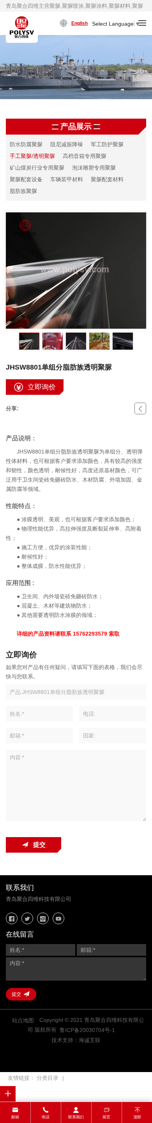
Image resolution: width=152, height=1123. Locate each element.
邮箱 (15, 1117)
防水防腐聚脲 (26, 144)
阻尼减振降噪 (66, 144)
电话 (45, 1117)
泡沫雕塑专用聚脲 (94, 168)
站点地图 (23, 1020)
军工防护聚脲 (107, 144)
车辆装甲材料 (66, 179)
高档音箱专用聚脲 (84, 156)
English (79, 23)
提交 (39, 844)
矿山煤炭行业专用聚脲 (37, 168)
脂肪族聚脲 (23, 191)
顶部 (137, 1117)
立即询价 (42, 387)
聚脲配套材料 (107, 179)
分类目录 (47, 1078)
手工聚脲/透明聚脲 (32, 156)
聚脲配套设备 (26, 179)
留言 (106, 1117)
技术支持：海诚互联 (76, 1040)
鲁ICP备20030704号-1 (87, 1030)
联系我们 (76, 1117)
